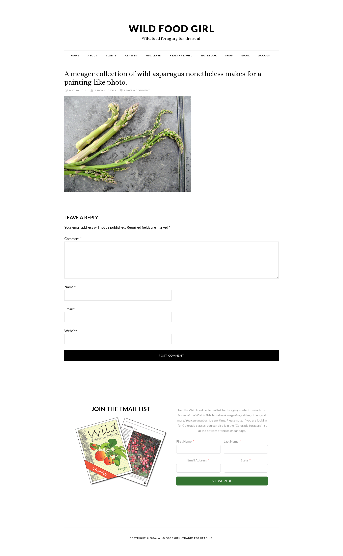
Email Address (197, 460)
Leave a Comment (137, 90)
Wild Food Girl (172, 28)
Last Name (231, 441)
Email (69, 309)
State (244, 460)
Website (71, 331)
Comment (73, 238)
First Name (184, 441)
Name (70, 287)
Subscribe (222, 481)
